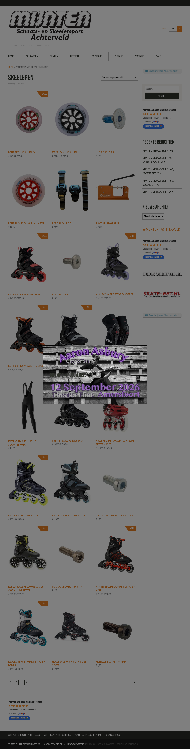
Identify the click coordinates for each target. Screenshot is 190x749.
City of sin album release (71, 375)
